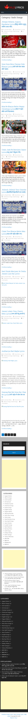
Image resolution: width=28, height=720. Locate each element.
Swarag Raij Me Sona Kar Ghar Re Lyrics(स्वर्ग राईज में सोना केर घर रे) (14, 394)
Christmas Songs (8, 31)
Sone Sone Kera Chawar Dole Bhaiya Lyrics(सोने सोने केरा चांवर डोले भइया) (13, 66)
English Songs (8, 509)
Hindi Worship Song (9, 519)
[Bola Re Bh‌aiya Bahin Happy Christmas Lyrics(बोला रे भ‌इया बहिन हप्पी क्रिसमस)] (14, 127)
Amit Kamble (7, 500)
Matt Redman (8, 527)
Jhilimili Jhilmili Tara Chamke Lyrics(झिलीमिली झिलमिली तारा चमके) (14, 191)
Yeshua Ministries (8, 536)
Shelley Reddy (8, 532)
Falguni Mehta (8, 511)
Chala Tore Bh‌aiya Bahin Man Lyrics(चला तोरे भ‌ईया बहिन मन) (13, 232)
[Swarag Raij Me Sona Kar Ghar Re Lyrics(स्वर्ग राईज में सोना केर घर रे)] (14, 412)
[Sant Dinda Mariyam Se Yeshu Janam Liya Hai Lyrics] (14, 288)
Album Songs (7, 401)
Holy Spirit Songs (9, 521)
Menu (2, 12)
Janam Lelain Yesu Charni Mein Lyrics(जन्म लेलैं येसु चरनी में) (13, 312)
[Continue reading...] (7, 60)
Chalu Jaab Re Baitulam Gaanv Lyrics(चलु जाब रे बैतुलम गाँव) (14, 151)
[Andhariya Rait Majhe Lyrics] (14, 366)
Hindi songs (7, 517)
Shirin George (7, 534)
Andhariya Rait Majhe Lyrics (13, 351)
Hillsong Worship (8, 513)
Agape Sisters (8, 496)
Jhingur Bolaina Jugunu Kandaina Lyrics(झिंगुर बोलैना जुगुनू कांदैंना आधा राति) (14, 24)
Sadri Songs (16, 31)
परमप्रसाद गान (7, 542)
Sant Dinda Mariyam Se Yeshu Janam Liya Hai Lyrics (14, 272)
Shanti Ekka (8, 195)
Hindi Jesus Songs (9, 515)
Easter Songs (7, 507)
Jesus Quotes (8, 523)
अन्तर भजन (6, 538)
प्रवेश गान (6, 544)
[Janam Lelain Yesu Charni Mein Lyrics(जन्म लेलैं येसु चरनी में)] (14, 328)
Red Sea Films (8, 529)
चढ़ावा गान (6, 540)
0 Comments (6, 117)
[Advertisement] (14, 474)
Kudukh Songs (8, 525)
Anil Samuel (7, 502)
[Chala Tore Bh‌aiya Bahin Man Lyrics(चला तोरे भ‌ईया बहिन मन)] (14, 248)
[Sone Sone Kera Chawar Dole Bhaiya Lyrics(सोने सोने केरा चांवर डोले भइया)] (14, 84)
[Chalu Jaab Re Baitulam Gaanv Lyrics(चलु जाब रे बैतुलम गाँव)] (14, 167)
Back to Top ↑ (14, 718)
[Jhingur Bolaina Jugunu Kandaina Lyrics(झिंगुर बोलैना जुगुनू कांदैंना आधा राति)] (14, 41)
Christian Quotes (8, 503)
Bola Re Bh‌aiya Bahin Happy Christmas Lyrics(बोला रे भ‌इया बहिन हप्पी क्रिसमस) (13, 108)
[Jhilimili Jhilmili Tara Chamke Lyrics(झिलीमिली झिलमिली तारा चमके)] (14, 207)
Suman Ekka (8, 29)
